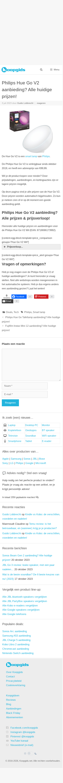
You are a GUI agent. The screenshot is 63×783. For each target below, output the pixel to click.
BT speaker (48, 430)
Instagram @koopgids (22, 732)
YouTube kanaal (19, 740)
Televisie (13, 435)
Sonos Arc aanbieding (14, 631)
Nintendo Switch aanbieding (17, 653)
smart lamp (31, 156)
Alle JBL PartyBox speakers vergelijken (24, 601)
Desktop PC (31, 425)
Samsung (16, 458)
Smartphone (14, 441)
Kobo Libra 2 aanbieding (15, 644)
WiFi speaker (49, 435)
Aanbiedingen (13, 708)
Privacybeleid (13, 680)
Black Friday (13, 713)
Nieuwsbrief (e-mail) (21, 745)
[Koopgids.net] (13, 70)
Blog (8, 704)
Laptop (11, 425)
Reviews (11, 699)
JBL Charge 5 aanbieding (16, 640)
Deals (9, 312)
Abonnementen (14, 717)
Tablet (28, 441)
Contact (10, 676)
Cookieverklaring (15, 685)
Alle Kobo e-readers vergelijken (20, 605)
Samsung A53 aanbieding (16, 635)
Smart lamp (39, 312)
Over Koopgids (14, 672)
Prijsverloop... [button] (15, 246)
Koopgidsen (12, 695)
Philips (46, 156)
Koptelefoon (14, 430)
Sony (5, 463)
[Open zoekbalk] (41, 70)
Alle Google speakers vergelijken (21, 609)
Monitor (46, 425)
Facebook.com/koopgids (24, 727)
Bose (42, 458)
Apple (5, 458)
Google (29, 463)
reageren (41, 103)
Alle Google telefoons (14, 614)
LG (11, 463)
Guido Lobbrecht (11, 514)
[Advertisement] (31, 33)
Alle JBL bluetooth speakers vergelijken (24, 596)
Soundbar (30, 435)
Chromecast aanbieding (15, 648)
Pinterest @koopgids (22, 736)
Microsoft (40, 463)
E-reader (46, 441)
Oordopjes (30, 430)
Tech (16, 312)
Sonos (27, 458)
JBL (35, 458)
